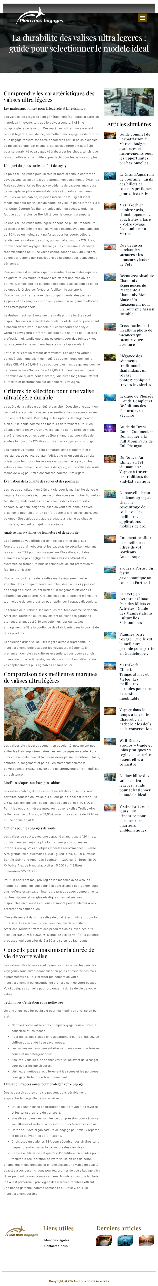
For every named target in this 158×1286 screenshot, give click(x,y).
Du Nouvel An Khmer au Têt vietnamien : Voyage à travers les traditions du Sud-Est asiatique (135, 469)
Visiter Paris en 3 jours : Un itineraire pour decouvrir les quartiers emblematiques (134, 818)
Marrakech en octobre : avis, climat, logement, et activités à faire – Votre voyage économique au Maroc (135, 219)
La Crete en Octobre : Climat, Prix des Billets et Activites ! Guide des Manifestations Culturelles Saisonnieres (136, 608)
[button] (142, 18)
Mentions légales (56, 1240)
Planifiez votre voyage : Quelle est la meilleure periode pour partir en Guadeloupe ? (136, 644)
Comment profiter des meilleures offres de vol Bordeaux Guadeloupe (135, 547)
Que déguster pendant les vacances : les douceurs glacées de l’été (134, 254)
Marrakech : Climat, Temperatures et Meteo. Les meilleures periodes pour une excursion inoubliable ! (135, 681)
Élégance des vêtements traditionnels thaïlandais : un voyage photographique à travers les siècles (135, 370)
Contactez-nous (56, 1246)
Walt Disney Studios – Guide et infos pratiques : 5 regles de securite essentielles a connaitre (135, 752)
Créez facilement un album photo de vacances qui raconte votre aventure (135, 335)
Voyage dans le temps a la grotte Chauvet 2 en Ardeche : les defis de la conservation (135, 719)
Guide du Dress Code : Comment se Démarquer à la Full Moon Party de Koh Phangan (136, 436)
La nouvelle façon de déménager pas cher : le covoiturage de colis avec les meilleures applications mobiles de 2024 (135, 509)
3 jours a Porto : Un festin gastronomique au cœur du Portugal (136, 575)
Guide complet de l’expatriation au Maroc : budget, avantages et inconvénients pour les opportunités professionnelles (136, 148)
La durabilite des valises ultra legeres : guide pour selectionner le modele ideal (135, 785)
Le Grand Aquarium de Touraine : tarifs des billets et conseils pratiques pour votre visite (136, 184)
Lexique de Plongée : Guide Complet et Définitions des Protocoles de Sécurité (136, 405)
